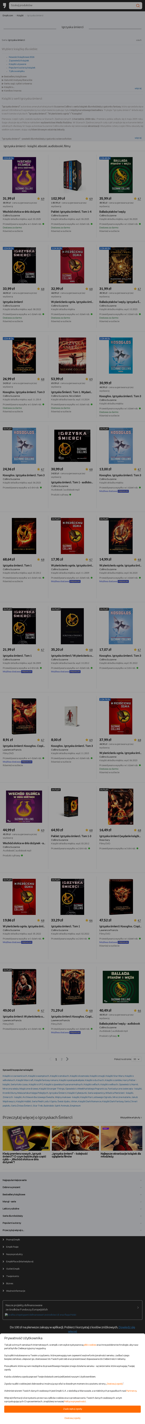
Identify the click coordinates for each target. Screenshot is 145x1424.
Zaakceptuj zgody (72, 1409)
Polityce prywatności (75, 1401)
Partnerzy (131, 1391)
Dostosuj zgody (115, 1384)
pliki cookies (90, 1345)
